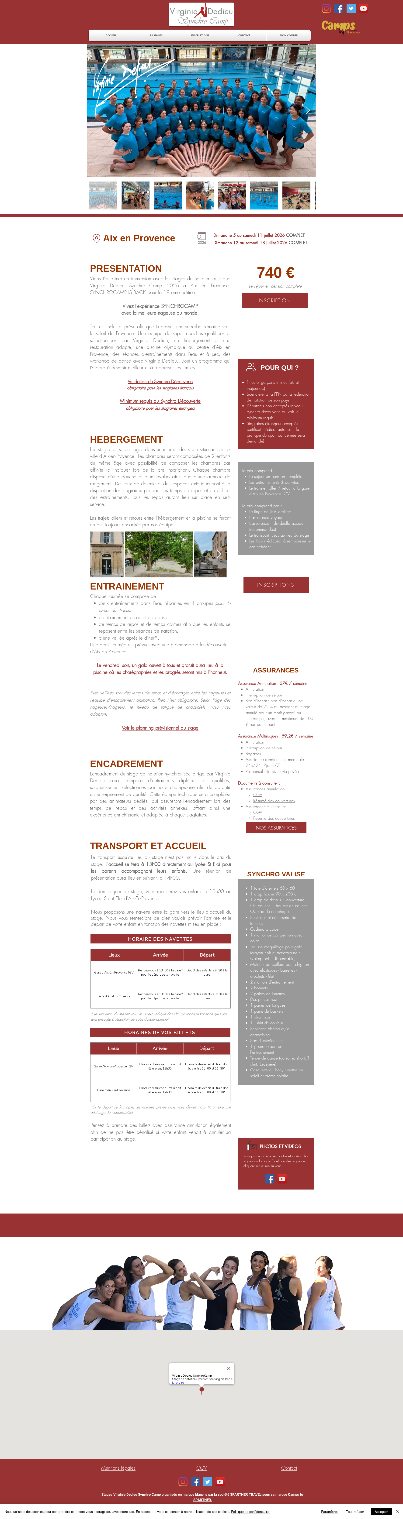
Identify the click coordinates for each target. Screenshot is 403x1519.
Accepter (381, 1511)
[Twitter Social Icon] (351, 8)
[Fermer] (397, 1511)
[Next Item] (307, 110)
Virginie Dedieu (107, 285)
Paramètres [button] (329, 1511)
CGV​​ (257, 812)
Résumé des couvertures (274, 800)
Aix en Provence (139, 238)
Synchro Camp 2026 (154, 285)
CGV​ (257, 794)
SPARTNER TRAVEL (246, 1494)
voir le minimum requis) (273, 414)
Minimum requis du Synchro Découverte (160, 401)
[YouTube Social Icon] (363, 8)
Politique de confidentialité (250, 1511)
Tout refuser (355, 1511)
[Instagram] (326, 8)
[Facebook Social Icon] (338, 8)
